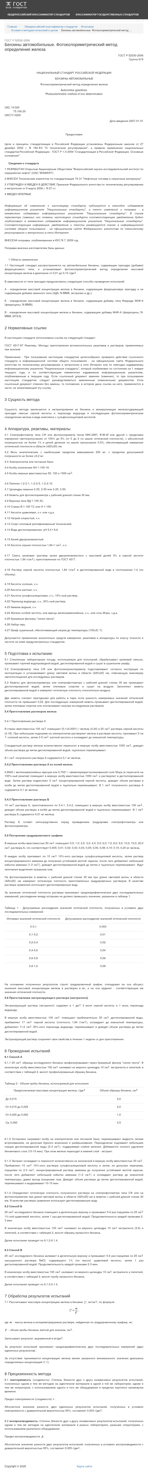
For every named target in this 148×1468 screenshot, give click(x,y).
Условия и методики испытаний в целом (34, 30)
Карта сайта (84, 1466)
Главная (12, 26)
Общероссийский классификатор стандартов (39, 14)
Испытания (87, 26)
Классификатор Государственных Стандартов (107, 14)
